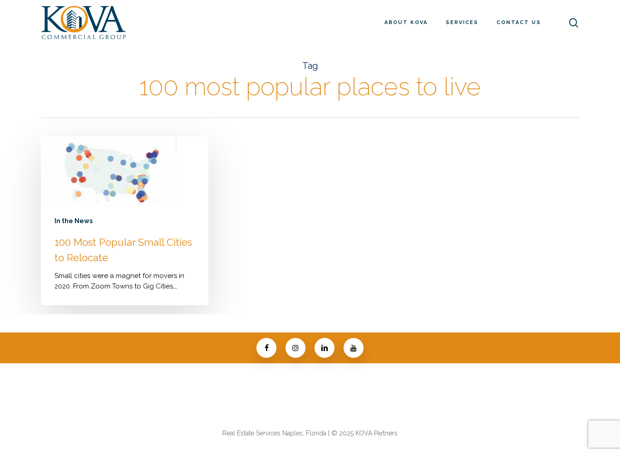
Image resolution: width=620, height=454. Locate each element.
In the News (73, 221)
